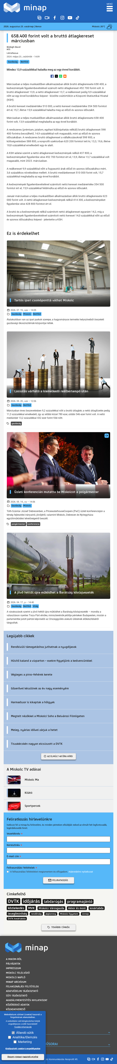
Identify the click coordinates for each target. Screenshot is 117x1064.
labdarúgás (53, 901)
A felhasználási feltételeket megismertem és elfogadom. (51, 871)
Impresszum (13, 968)
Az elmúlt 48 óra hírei (60, 756)
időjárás (31, 901)
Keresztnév (13, 845)
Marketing (25, 1042)
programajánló (79, 901)
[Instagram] (62, 17)
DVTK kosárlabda (17, 918)
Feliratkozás (60, 880)
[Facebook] (54, 17)
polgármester (18, 524)
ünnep (85, 913)
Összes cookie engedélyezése (22, 1057)
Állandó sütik (25, 1032)
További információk (23, 1027)
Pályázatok (13, 963)
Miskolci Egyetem (69, 913)
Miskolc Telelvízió (18, 972)
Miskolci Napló (15, 977)
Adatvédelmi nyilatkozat (81, 871)
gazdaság (16, 423)
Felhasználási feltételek (21, 867)
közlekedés (16, 908)
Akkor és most (77, 908)
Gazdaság (13, 62)
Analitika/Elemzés (24, 1037)
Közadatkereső (15, 1009)
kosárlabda (96, 908)
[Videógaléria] (47, 17)
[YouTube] (70, 17)
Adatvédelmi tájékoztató (22, 991)
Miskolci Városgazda (51, 908)
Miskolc (27, 314)
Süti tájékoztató (16, 995)
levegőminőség (17, 913)
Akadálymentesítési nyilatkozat (26, 1000)
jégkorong (51, 913)
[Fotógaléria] (39, 17)
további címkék (60, 927)
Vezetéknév (13, 833)
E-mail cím (13, 856)
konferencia (33, 524)
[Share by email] (64, 76)
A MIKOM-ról (14, 959)
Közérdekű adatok (18, 1004)
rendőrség (36, 913)
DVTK (13, 901)
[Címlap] (26, 7)
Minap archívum (16, 981)
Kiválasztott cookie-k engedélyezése (22, 1048)
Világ (35, 606)
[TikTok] (77, 17)
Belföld (24, 62)
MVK (31, 908)
